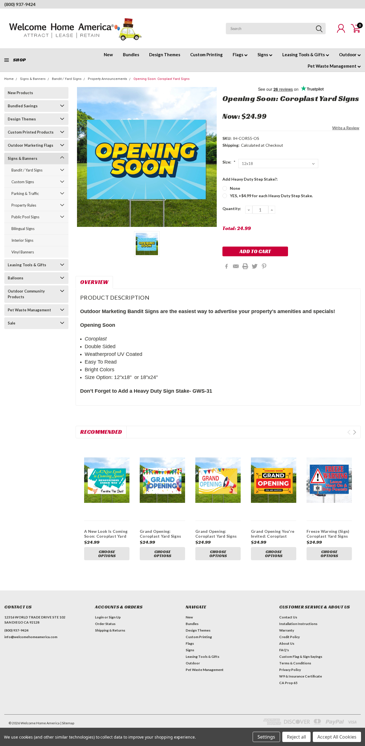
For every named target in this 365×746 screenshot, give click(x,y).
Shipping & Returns (110, 630)
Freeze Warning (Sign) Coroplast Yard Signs (328, 534)
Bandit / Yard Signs (67, 79)
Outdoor (348, 54)
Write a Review (345, 127)
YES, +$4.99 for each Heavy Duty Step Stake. (271, 195)
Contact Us (288, 617)
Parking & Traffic (25, 193)
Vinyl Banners (22, 252)
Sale (11, 323)
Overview (94, 282)
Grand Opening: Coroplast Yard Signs (160, 534)
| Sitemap (67, 723)
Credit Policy (289, 637)
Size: (229, 162)
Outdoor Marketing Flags (30, 145)
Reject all (296, 737)
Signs (263, 54)
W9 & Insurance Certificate (300, 676)
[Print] (245, 266)
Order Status (105, 624)
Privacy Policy (290, 670)
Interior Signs (22, 240)
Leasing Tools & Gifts (304, 54)
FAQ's (284, 650)
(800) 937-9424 (19, 4)
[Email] (236, 266)
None (235, 188)
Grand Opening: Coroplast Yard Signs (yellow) (216, 536)
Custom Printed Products (31, 132)
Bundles (131, 54)
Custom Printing (206, 54)
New (108, 54)
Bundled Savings (23, 106)
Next (354, 432)
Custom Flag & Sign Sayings (300, 656)
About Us (286, 643)
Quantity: (231, 208)
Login (99, 617)
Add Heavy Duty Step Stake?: (250, 179)
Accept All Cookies (336, 737)
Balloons (15, 278)
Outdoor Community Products (26, 294)
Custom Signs (22, 182)
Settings (266, 737)
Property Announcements (107, 79)
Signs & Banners (33, 79)
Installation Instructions (298, 624)
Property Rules (23, 205)
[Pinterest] (264, 266)
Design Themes (164, 54)
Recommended (101, 431)
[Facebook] (226, 266)
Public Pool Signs (25, 217)
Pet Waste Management (332, 65)
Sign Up (115, 617)
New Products (20, 92)
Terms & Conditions (295, 663)
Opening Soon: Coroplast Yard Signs (161, 79)
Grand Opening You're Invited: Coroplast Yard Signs (272, 536)
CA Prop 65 (288, 683)
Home (9, 79)
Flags (238, 54)
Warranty (286, 630)
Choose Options (107, 553)
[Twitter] (254, 266)
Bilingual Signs (23, 228)
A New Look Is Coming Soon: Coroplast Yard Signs (105, 536)
